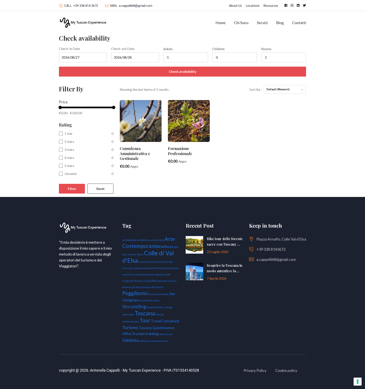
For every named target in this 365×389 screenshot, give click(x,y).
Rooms (266, 49)
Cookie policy (286, 370)
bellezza (167, 246)
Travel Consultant (165, 321)
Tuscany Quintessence (156, 328)
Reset (100, 189)
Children (218, 49)
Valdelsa (130, 340)
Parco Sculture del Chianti (149, 287)
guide (167, 274)
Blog (280, 23)
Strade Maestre (155, 307)
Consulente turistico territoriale (156, 261)
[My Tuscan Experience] (82, 22)
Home (220, 23)
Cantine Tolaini (135, 254)
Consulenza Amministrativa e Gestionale (135, 153)
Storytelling (134, 306)
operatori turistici (167, 280)
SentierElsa (146, 300)
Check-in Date (69, 49)
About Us (235, 5)
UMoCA (128, 333)
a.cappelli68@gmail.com (135, 6)
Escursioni (127, 268)
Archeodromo (129, 240)
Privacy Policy (255, 370)
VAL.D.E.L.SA (165, 334)
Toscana (145, 313)
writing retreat (160, 341)
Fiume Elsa (165, 268)
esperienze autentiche (146, 268)
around (154, 240)
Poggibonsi (135, 293)
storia (156, 300)
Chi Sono (241, 23)
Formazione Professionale (180, 151)
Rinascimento (155, 294)
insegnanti (128, 280)
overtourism (128, 287)
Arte (161, 240)
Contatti (299, 23)
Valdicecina (145, 341)
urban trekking (147, 333)
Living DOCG (151, 280)
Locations (253, 5)
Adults (168, 49)
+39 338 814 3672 (85, 6)
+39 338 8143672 (270, 249)
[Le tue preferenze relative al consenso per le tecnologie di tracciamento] (358, 382)
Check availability (182, 71)
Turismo (130, 327)
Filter (72, 189)
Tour (145, 320)
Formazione (141, 274)
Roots (166, 294)
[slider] (60, 107)
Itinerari (139, 280)
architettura (143, 240)
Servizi (262, 23)
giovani (160, 274)
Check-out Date (122, 49)
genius (152, 274)
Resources (270, 5)
